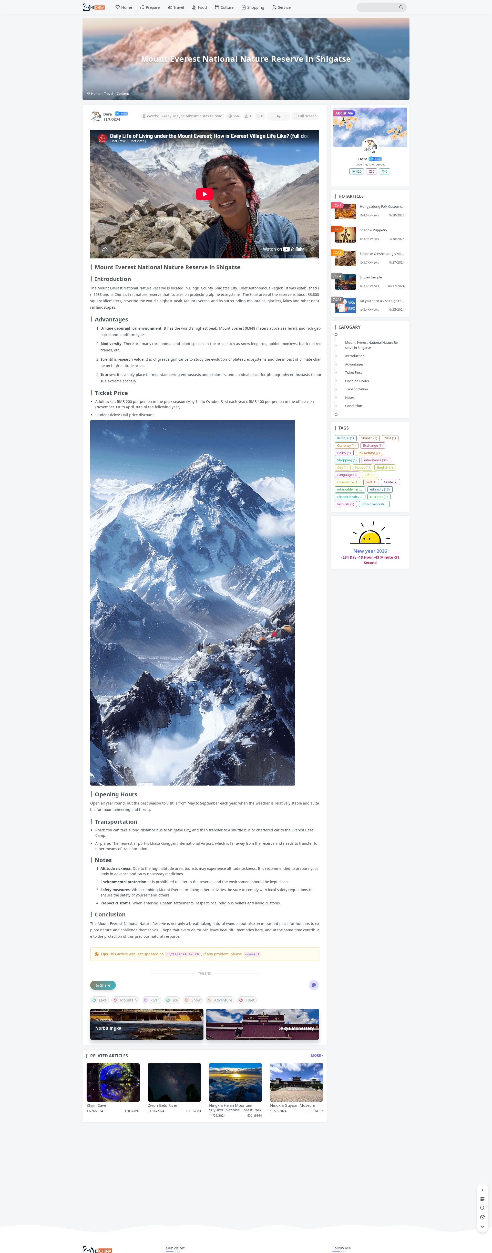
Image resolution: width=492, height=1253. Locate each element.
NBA (390, 438)
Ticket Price (353, 372)
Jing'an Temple (371, 277)
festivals (345, 504)
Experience (347, 482)
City (342, 467)
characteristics (350, 496)
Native (362, 467)
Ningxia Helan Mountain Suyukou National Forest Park (235, 1107)
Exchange (373, 445)
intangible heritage (351, 489)
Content (123, 93)
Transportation (356, 389)
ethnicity (380, 489)
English (385, 467)
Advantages (354, 364)
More (316, 1055)
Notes (349, 397)
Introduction (355, 355)
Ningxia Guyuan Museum (292, 1105)
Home (95, 93)
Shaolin (369, 438)
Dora (107, 114)
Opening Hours (357, 381)
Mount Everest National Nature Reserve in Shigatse (371, 345)
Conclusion (353, 405)
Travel (108, 93)
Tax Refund (369, 453)
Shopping (347, 460)
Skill (371, 482)
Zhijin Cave (96, 1105)
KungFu (345, 438)
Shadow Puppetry (373, 230)
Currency (346, 445)
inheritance (376, 460)
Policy (344, 453)
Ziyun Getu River (162, 1105)
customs (379, 496)
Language (347, 474)
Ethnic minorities (376, 504)
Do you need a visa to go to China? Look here (382, 302)
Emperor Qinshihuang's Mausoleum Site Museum (382, 255)
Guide (390, 482)
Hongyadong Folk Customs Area (381, 208)
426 (358, 171)
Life (370, 474)
